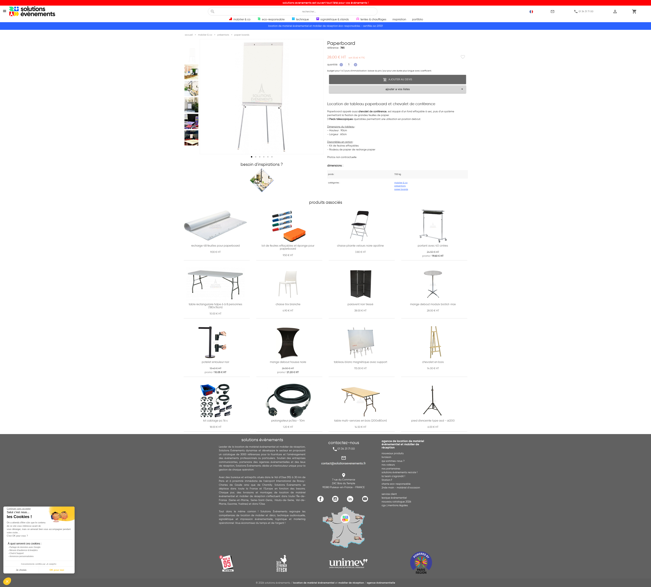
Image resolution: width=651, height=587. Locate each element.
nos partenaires (391, 468)
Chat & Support (16, 553)
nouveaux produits (393, 453)
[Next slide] (318, 97)
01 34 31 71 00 (583, 11)
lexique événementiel (394, 497)
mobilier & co (401, 182)
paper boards (401, 189)
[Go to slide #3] (192, 88)
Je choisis (21, 570)
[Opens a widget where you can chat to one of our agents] (638, 581)
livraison (386, 457)
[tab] (252, 156)
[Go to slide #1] (192, 55)
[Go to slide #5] (192, 121)
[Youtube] (365, 501)
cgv (384, 505)
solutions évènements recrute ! (399, 472)
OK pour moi (57, 570)
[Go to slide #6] (192, 138)
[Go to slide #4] (192, 105)
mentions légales (398, 505)
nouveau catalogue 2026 (396, 501)
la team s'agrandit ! (393, 476)
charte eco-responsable (396, 483)
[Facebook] (321, 501)
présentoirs (400, 185)
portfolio (417, 19)
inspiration (399, 19)
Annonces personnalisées (21, 556)
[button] (7, 581)
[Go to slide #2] (192, 72)
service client (389, 494)
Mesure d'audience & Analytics (23, 550)
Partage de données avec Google (25, 547)
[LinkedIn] (351, 501)
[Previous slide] (205, 97)
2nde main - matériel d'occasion (401, 487)
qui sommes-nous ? (393, 461)
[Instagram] (336, 501)
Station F (387, 479)
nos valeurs (388, 464)
